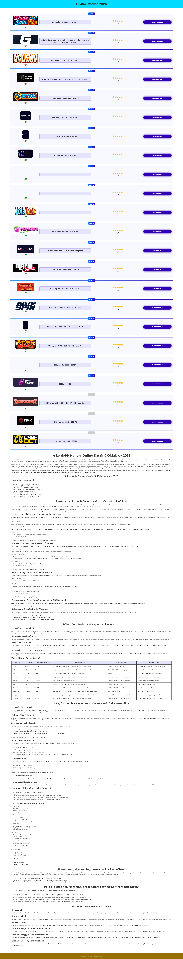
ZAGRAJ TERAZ (157, 22)
